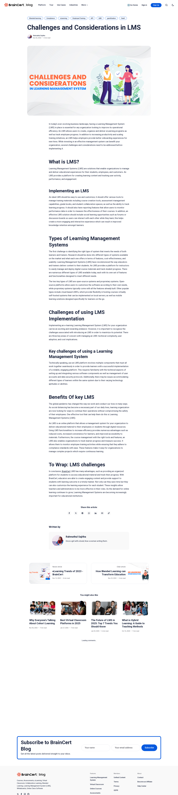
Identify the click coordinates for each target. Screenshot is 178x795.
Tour (51, 5)
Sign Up (156, 5)
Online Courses (96, 789)
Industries (73, 5)
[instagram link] (25, 794)
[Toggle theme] (173, 5)
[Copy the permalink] (109, 513)
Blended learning (35, 18)
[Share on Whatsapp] (89, 513)
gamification (111, 18)
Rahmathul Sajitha (39, 35)
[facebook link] (21, 794)
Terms (116, 782)
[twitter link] (18, 794)
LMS (100, 18)
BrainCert (66, 471)
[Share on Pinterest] (82, 513)
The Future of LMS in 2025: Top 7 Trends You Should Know (104, 623)
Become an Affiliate (144, 782)
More (83, 5)
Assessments (95, 793)
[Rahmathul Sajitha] (57, 540)
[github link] (28, 794)
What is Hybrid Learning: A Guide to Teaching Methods (133, 623)
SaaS (123, 18)
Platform (42, 5)
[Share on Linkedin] (96, 513)
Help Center (141, 786)
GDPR (116, 790)
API (92, 18)
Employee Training (79, 18)
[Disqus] (89, 668)
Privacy (116, 786)
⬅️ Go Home (132, 5)
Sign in (144, 5)
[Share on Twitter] (76, 513)
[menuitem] (42, 5)
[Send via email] (102, 513)
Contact (140, 777)
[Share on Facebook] (69, 513)
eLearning (63, 18)
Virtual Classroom (97, 784)
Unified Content (119, 777)
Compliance (51, 18)
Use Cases (61, 5)
